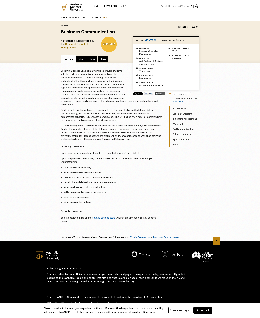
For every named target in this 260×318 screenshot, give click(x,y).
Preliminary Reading (183, 129)
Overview (68, 59)
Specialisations (181, 139)
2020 (194, 27)
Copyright (73, 297)
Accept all (203, 310)
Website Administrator (140, 237)
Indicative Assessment (185, 119)
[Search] (197, 6)
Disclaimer (90, 297)
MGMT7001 (108, 18)
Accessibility (154, 297)
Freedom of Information (128, 297)
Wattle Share (160, 93)
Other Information (182, 134)
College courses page (103, 217)
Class (103, 59)
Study (81, 59)
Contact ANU (55, 297)
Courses (93, 18)
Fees (92, 59)
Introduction (179, 108)
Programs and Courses (112, 6)
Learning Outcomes (183, 114)
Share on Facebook (148, 93)
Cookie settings (179, 310)
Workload (178, 124)
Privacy (105, 297)
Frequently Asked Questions (166, 237)
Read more (149, 312)
